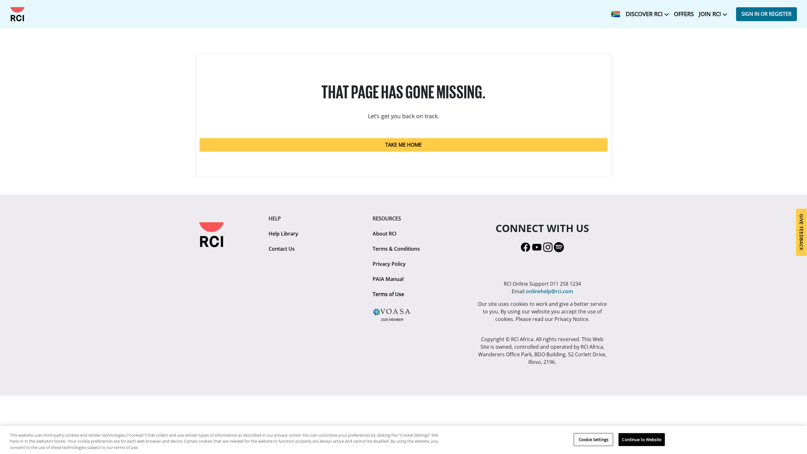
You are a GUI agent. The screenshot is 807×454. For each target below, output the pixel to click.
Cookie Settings (593, 439)
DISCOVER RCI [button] (645, 14)
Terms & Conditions (396, 248)
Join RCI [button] (711, 14)
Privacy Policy (389, 263)
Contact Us (282, 248)
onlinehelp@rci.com (549, 291)
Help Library (283, 233)
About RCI (385, 233)
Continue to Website (641, 439)
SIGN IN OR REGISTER (766, 13)
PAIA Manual (388, 279)
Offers (684, 14)
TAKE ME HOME (403, 144)
